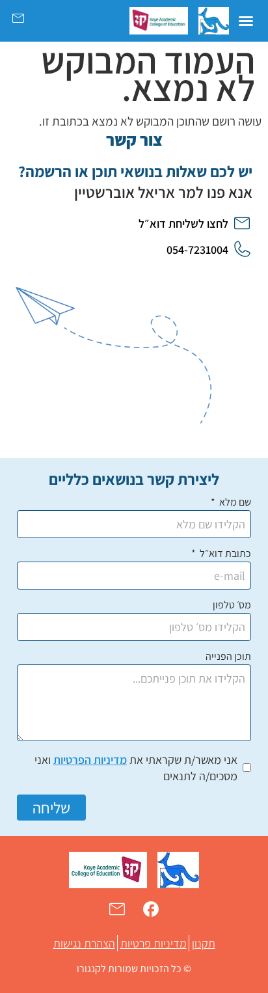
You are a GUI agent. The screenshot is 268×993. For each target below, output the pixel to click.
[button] (246, 21)
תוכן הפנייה (228, 657)
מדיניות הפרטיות (90, 759)
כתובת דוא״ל (224, 554)
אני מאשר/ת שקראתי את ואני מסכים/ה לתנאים (135, 767)
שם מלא (234, 503)
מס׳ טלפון (232, 606)
